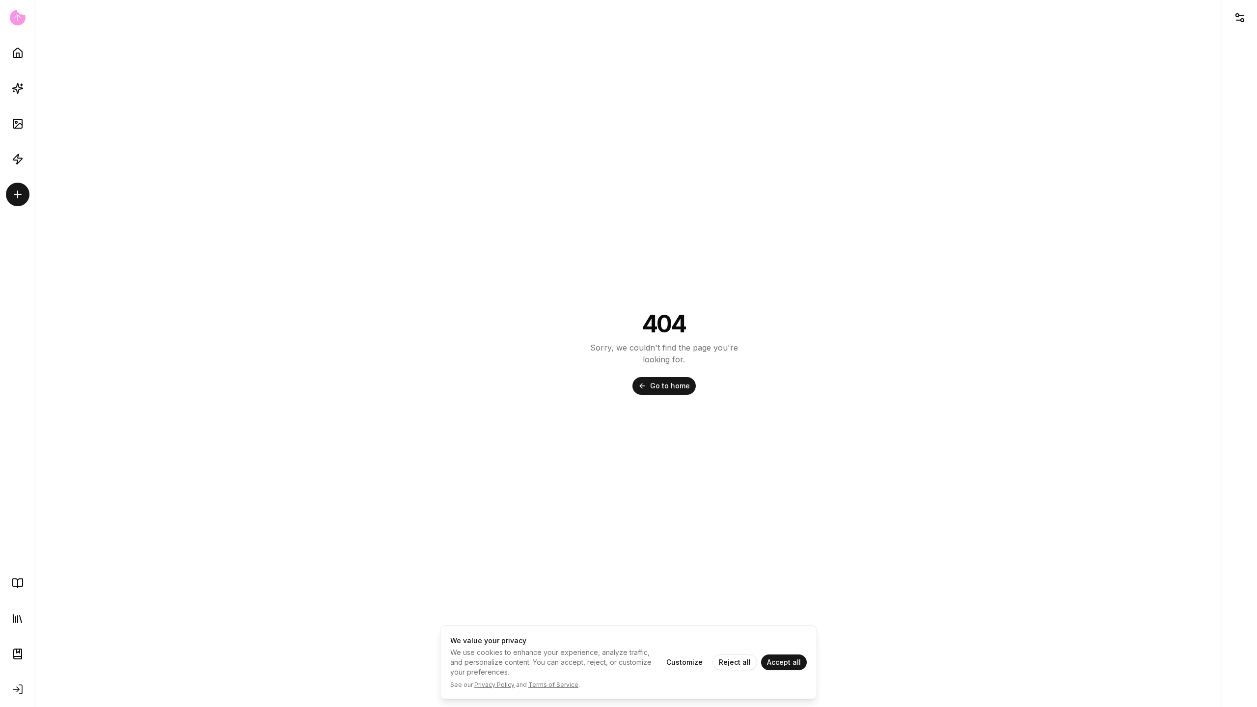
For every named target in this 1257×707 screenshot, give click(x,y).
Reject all (735, 662)
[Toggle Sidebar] (35, 353)
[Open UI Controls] (1239, 17)
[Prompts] (17, 88)
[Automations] (17, 159)
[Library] (17, 618)
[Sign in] (17, 689)
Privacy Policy (494, 684)
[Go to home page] (17, 17)
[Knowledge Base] (17, 583)
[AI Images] (17, 124)
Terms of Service (553, 684)
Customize (684, 662)
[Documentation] (17, 654)
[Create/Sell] (17, 194)
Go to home (670, 385)
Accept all (784, 662)
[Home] (17, 53)
